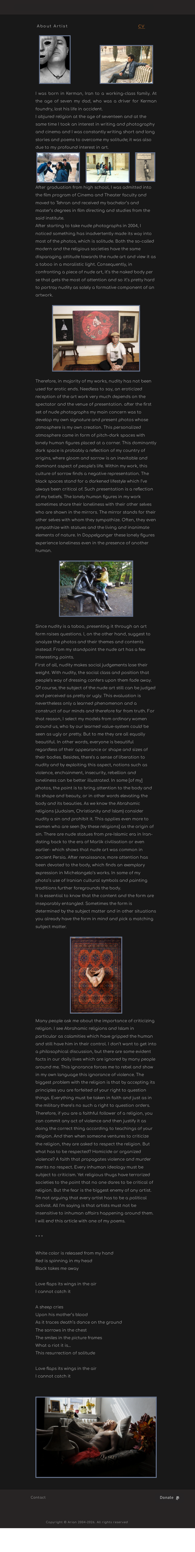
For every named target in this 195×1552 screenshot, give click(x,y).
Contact (38, 1497)
